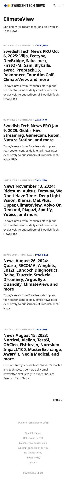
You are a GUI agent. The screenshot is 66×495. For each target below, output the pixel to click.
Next (56, 399)
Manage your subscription (33, 443)
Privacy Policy (33, 457)
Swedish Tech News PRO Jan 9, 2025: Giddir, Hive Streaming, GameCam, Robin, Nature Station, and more (32, 133)
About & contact (33, 433)
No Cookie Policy (33, 452)
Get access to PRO (33, 438)
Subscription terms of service (33, 447)
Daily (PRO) (41, 45)
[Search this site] (54, 5)
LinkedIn (33, 462)
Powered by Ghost (33, 473)
